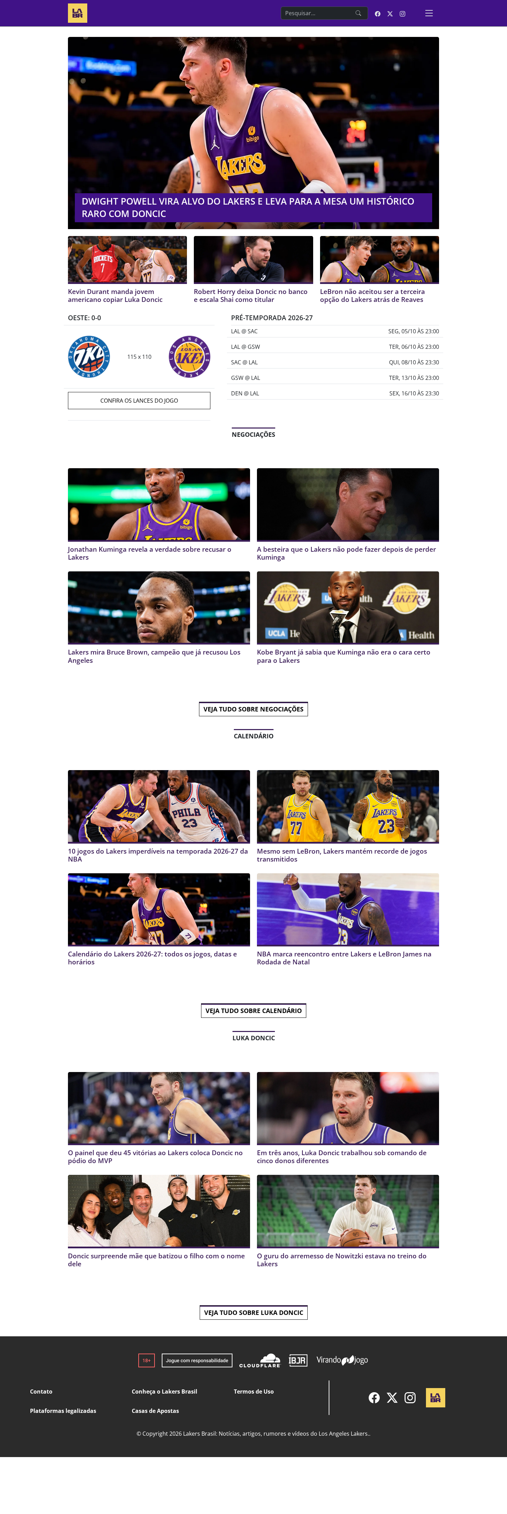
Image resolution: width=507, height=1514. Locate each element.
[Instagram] (410, 1398)
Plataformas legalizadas (63, 1411)
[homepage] (77, 12)
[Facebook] (374, 1398)
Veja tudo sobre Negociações (253, 709)
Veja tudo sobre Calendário (254, 1010)
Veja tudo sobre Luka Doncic (253, 1312)
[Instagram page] (402, 13)
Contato (41, 1391)
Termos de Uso (254, 1391)
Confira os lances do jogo (139, 400)
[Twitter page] (390, 13)
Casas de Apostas (155, 1411)
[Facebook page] (377, 13)
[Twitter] (392, 1398)
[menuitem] (374, 1398)
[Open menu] (429, 13)
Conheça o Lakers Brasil (164, 1391)
